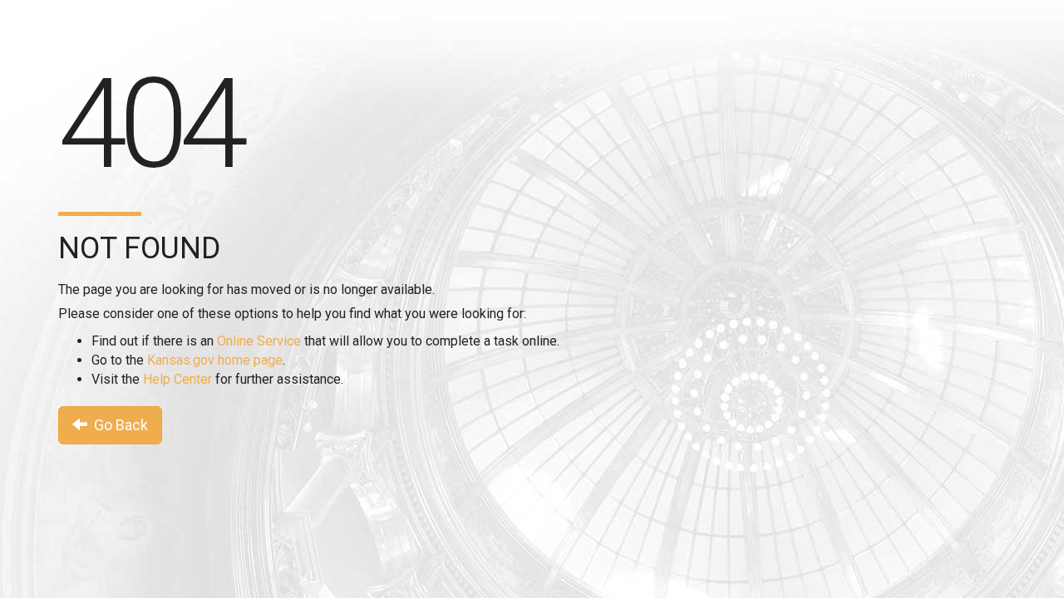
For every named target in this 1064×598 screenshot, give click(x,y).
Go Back (117, 425)
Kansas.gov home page (215, 360)
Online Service (259, 341)
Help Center (177, 379)
